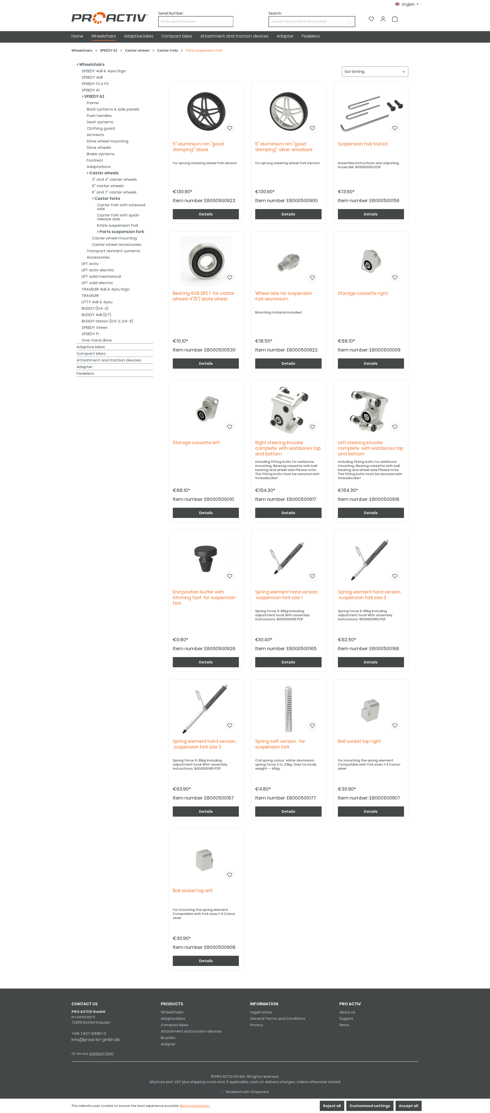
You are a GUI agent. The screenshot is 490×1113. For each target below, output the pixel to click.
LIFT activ (90, 263)
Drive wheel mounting (107, 141)
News (344, 1024)
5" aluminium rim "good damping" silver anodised (283, 147)
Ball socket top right (360, 741)
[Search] (349, 21)
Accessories (98, 257)
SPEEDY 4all (92, 77)
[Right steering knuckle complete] (288, 410)
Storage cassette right (364, 293)
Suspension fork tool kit (364, 144)
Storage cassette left (197, 443)
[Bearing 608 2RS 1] (206, 261)
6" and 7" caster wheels (114, 192)
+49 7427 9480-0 (88, 1033)
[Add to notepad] (230, 128)
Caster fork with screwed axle (121, 206)
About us (347, 1012)
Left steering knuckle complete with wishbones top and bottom (370, 448)
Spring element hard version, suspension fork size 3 (204, 744)
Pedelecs (85, 373)
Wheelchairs (91, 64)
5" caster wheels (108, 185)
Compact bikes (91, 353)
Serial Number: (171, 13)
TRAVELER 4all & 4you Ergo (106, 289)
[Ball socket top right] (371, 709)
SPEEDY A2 (93, 96)
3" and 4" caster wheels (114, 179)
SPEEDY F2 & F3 (95, 83)
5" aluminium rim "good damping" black (198, 147)
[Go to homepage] (109, 18)
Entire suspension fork (117, 225)
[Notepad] (371, 19)
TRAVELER (90, 295)
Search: (275, 13)
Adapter (84, 366)
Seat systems (100, 122)
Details (206, 214)
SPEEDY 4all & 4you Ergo (104, 71)
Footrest (95, 160)
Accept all (408, 1105)
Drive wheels (99, 147)
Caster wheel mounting (114, 238)
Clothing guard (101, 128)
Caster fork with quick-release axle (118, 217)
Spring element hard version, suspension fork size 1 (286, 595)
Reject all (332, 1105)
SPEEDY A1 (91, 90)
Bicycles (168, 1037)
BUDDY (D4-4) (95, 308)
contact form (101, 1053)
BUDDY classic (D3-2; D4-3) (107, 321)
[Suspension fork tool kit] (371, 111)
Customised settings (370, 1105)
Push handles (99, 115)
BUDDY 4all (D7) (96, 314)
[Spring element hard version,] (288, 559)
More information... (195, 1106)
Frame (93, 102)
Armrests (95, 134)
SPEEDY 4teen (95, 327)
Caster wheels (104, 173)
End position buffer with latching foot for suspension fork (204, 597)
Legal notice (261, 1012)
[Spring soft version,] (288, 709)
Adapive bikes (173, 1018)
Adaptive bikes (91, 346)
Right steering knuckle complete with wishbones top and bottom (288, 448)
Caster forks (107, 198)
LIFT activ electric (98, 270)
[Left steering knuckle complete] (371, 410)
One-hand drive (97, 340)
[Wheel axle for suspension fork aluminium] (288, 261)
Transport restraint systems (113, 250)
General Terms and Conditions (277, 1018)
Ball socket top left (194, 891)
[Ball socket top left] (206, 858)
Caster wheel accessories (116, 244)
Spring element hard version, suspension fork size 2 (369, 595)
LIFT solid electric (97, 282)
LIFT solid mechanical (101, 276)
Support (346, 1018)
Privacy (256, 1024)
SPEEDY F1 (90, 333)
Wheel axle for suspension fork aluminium (283, 296)
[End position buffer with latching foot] (206, 559)
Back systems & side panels (113, 109)
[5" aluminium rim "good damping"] (206, 111)
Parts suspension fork (121, 231)
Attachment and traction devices (109, 360)
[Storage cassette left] (206, 410)
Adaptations (99, 166)
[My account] (383, 19)
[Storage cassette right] (371, 261)
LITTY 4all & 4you (97, 302)
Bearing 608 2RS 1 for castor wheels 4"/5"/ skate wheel (204, 296)
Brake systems (101, 153)
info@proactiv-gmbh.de (95, 1040)
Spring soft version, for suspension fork (280, 744)
